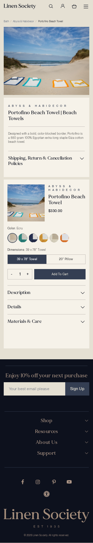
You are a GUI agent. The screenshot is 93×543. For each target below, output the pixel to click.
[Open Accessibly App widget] (47, 494)
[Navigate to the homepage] (20, 6)
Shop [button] (47, 421)
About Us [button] (46, 442)
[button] (46, 161)
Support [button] (46, 453)
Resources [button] (46, 431)
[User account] (62, 6)
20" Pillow (66, 259)
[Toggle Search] (51, 6)
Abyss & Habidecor (23, 21)
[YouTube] (69, 482)
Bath (6, 21)
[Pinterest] (54, 482)
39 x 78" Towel (27, 259)
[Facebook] (22, 481)
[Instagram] (37, 482)
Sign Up (77, 388)
